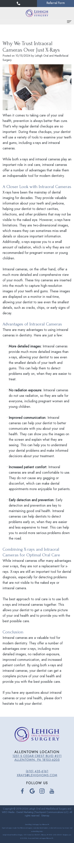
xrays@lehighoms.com (37, 775)
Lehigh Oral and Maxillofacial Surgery (48, 808)
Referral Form (55, 3)
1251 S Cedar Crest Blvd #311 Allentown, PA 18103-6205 (37, 758)
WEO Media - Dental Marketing (17, 812)
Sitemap (45, 815)
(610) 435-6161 (37, 771)
